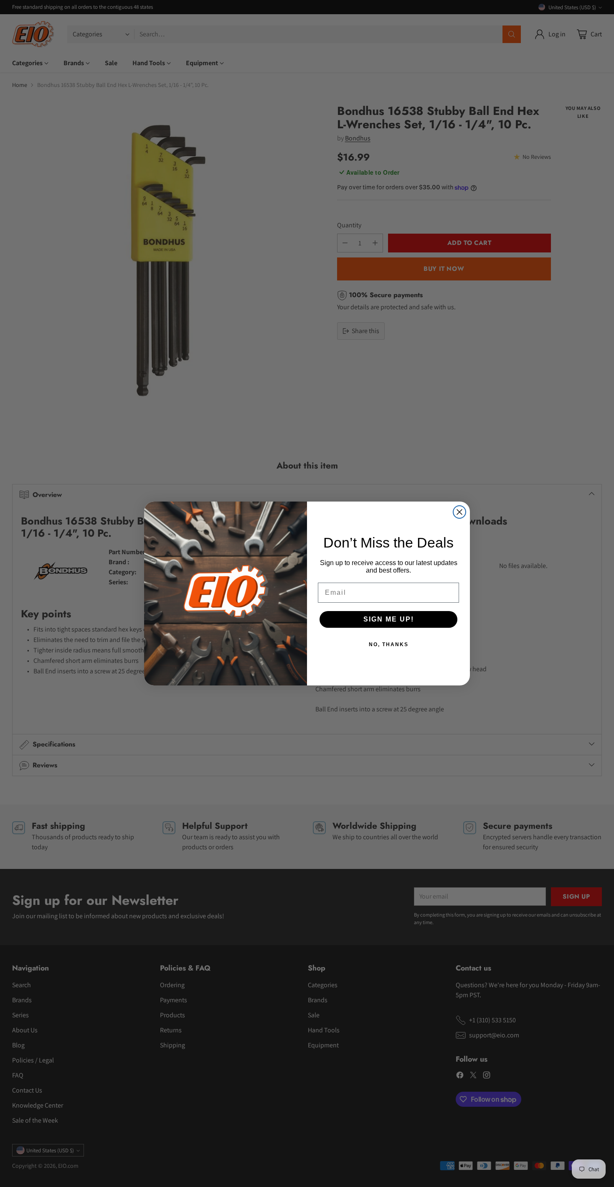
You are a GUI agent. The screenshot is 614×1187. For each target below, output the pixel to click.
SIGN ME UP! (388, 619)
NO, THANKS (388, 644)
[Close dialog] (459, 512)
